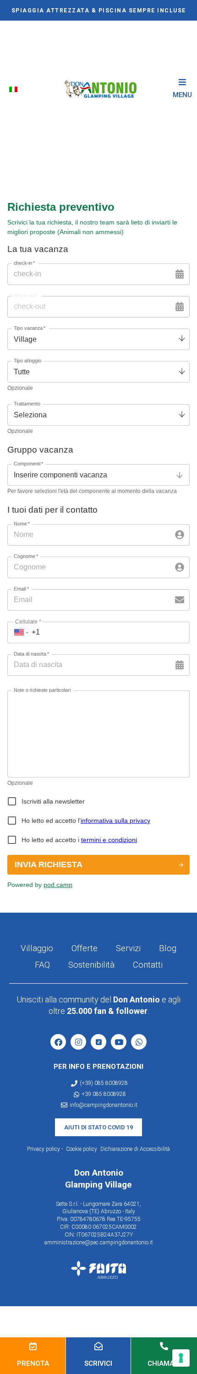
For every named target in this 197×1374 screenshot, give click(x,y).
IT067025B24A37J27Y (105, 1235)
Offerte (84, 948)
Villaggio (37, 948)
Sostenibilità (91, 965)
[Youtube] (118, 1042)
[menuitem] (15, 89)
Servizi (128, 948)
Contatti (148, 965)
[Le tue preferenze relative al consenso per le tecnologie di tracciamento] (181, 1358)
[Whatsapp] (139, 1042)
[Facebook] (58, 1042)
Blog (167, 948)
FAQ (42, 965)
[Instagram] (78, 1042)
